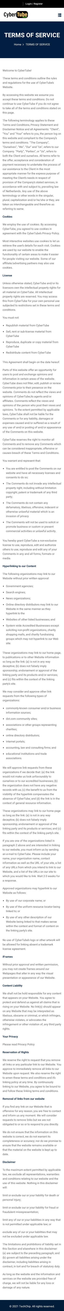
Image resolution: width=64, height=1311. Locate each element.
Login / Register (34, 4)
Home (17, 44)
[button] (59, 15)
